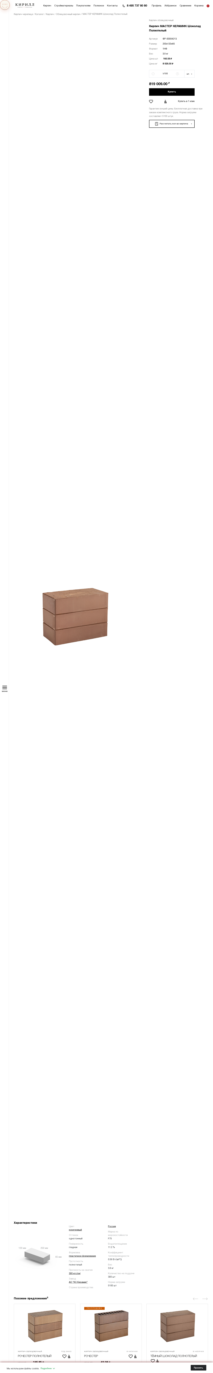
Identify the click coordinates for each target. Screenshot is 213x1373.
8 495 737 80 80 (137, 6)
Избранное (171, 6)
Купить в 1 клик (186, 101)
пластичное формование (82, 1256)
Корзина (198, 6)
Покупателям (83, 6)
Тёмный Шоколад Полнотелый (173, 1356)
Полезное (99, 6)
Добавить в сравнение (166, 101)
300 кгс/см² (75, 1274)
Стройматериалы (63, 6)
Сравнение (185, 6)
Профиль (157, 6)
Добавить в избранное (151, 101)
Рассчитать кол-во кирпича (174, 124)
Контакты (112, 6)
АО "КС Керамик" (78, 1282)
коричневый (75, 1230)
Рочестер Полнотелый (34, 1356)
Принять (198, 1367)
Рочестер (91, 1356)
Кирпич (47, 6)
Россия (112, 1227)
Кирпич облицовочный (161, 20)
